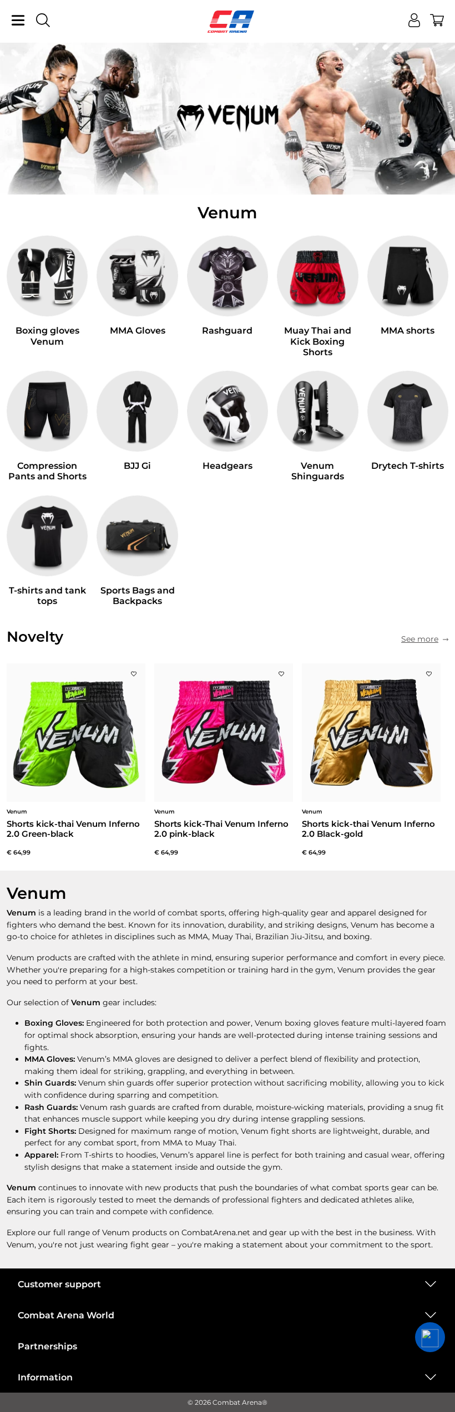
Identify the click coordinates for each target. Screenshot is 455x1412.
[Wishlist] (134, 670)
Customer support (59, 1284)
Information (45, 1377)
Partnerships (47, 1346)
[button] (430, 1337)
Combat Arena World (66, 1315)
